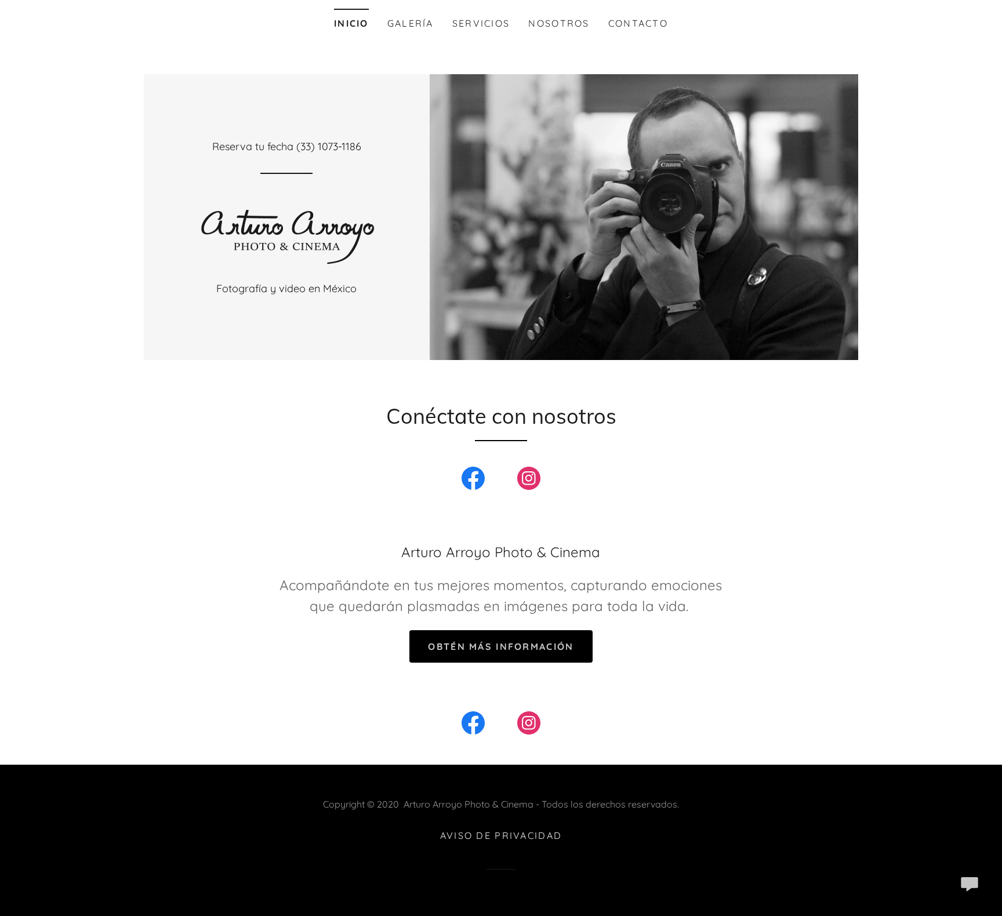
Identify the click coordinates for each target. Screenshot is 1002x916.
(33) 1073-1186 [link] (328, 146)
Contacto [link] (638, 23)
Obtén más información (500, 646)
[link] (286, 231)
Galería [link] (410, 23)
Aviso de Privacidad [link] (501, 835)
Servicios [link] (481, 23)
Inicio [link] (351, 23)
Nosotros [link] (558, 23)
